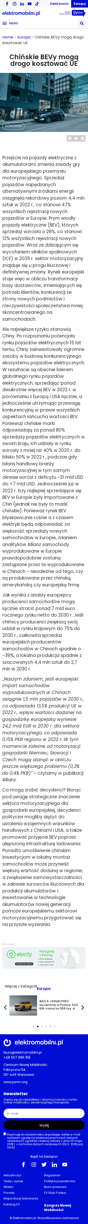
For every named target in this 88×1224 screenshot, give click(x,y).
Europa (24, 37)
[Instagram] (34, 1164)
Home (7, 37)
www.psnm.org (15, 1081)
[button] (82, 23)
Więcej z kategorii (21, 986)
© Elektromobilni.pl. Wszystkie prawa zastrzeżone (44, 1218)
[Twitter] (44, 1164)
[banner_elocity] (44, 967)
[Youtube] (65, 1164)
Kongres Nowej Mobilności (57, 1207)
